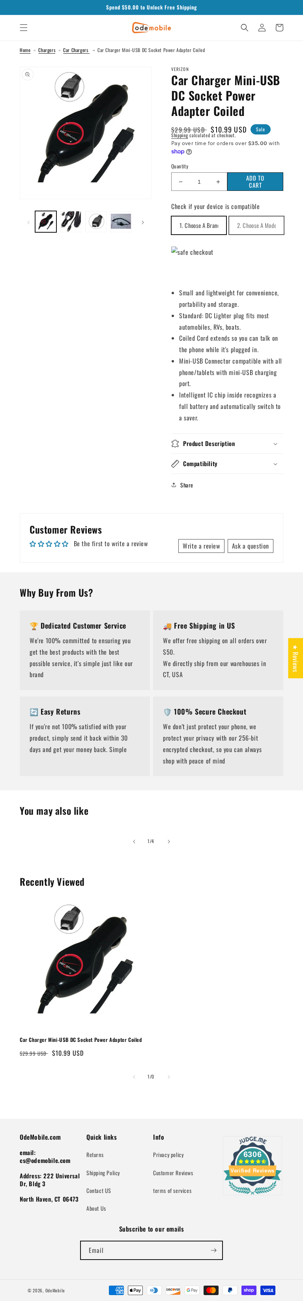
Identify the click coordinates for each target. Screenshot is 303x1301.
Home (25, 50)
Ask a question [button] (250, 546)
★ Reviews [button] (295, 658)
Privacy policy (168, 1154)
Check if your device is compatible (215, 206)
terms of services (172, 1190)
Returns (94, 1154)
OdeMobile (55, 1290)
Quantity (179, 166)
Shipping (179, 135)
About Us (96, 1208)
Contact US (98, 1190)
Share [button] (186, 485)
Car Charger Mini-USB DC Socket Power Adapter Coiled (81, 1039)
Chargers (46, 50)
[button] (23, 27)
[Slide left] (28, 221)
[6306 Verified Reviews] (252, 1195)
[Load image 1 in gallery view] (45, 221)
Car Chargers (76, 50)
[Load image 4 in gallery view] (121, 221)
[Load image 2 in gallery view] (71, 221)
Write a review (201, 546)
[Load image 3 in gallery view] (96, 221)
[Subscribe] (213, 1250)
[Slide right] (143, 221)
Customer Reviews (173, 1172)
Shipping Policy (103, 1172)
